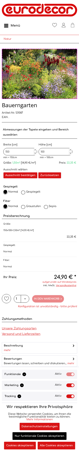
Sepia (52, 206)
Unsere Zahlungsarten (19, 328)
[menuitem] (12, 25)
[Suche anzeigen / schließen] (45, 25)
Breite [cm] (19, 148)
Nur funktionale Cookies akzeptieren (39, 436)
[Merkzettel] (54, 25)
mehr (7, 350)
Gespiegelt (33, 191)
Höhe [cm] (55, 148)
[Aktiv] (70, 374)
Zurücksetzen (49, 175)
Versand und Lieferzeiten (21, 334)
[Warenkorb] (72, 25)
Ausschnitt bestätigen (20, 175)
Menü (15, 25)
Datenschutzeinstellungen (39, 426)
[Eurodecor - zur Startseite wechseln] (39, 11)
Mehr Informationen (39, 419)
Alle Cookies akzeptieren (56, 445)
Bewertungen (13, 358)
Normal (13, 191)
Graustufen (33, 206)
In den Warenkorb (46, 299)
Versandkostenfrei (66, 285)
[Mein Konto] (63, 25)
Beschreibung (13, 345)
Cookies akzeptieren (20, 445)
